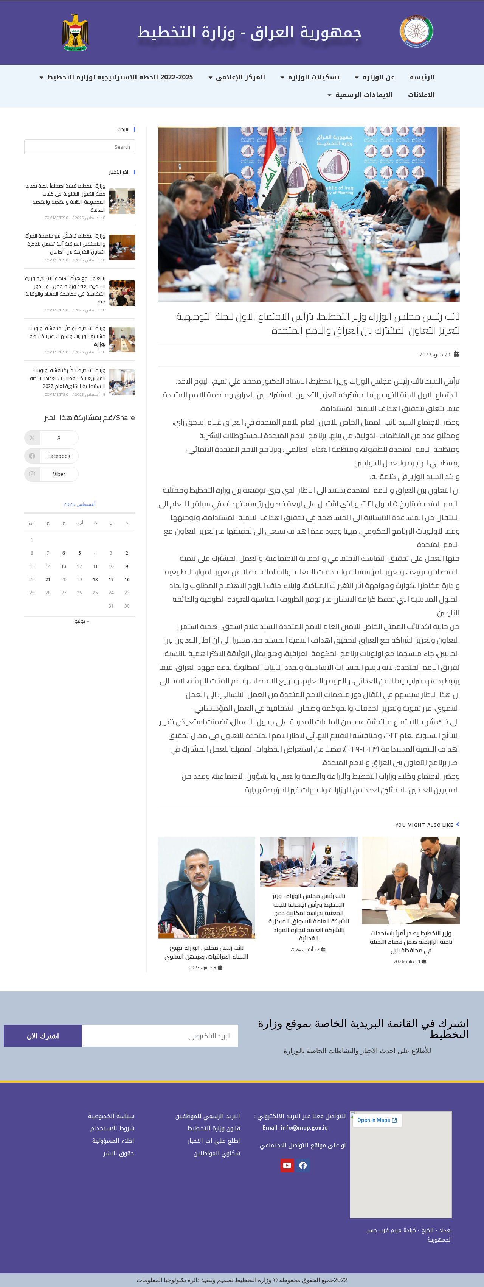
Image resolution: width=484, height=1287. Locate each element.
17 (111, 579)
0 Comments (56, 217)
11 (95, 566)
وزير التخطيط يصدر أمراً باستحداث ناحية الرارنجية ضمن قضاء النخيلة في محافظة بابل (411, 941)
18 (95, 579)
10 (111, 566)
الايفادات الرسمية (364, 95)
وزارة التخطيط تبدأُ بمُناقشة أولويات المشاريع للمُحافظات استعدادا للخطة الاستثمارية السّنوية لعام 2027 (67, 378)
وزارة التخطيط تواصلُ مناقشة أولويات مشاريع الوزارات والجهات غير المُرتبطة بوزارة (66, 336)
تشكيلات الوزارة (314, 77)
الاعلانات (421, 95)
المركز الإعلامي (240, 77)
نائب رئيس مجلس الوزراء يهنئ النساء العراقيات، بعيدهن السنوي (206, 951)
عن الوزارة (379, 77)
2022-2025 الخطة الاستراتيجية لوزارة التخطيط (120, 77)
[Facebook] (303, 1165)
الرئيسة (422, 77)
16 (127, 579)
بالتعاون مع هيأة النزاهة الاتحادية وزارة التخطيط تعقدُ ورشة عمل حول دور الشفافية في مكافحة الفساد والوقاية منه (65, 290)
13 (64, 566)
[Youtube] (287, 1165)
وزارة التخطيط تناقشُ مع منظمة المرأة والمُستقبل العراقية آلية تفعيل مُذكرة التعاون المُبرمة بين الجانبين (65, 243)
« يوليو (81, 621)
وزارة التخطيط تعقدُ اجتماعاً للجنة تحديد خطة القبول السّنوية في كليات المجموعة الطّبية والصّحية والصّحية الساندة (65, 197)
